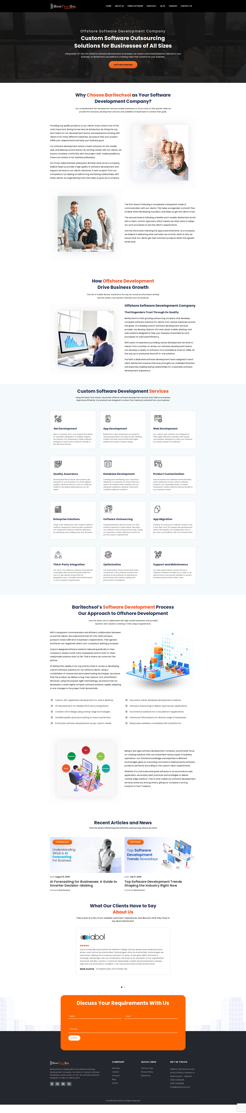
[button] (121, 987)
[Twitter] (69, 1084)
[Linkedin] (63, 1084)
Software (135, 842)
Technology (62, 842)
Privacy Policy (147, 1072)
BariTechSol (118, 1100)
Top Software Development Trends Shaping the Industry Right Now (153, 883)
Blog (162, 6)
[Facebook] (52, 1084)
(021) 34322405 (177, 1080)
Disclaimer (145, 1076)
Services (151, 6)
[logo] (63, 6)
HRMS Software (135, 6)
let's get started (123, 64)
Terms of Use (147, 1068)
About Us (119, 6)
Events (115, 1083)
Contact (116, 1076)
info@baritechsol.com (180, 1087)
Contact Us (186, 6)
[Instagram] (57, 1084)
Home (108, 6)
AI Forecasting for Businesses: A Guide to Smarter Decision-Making (83, 883)
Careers (173, 6)
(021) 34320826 (177, 1083)
